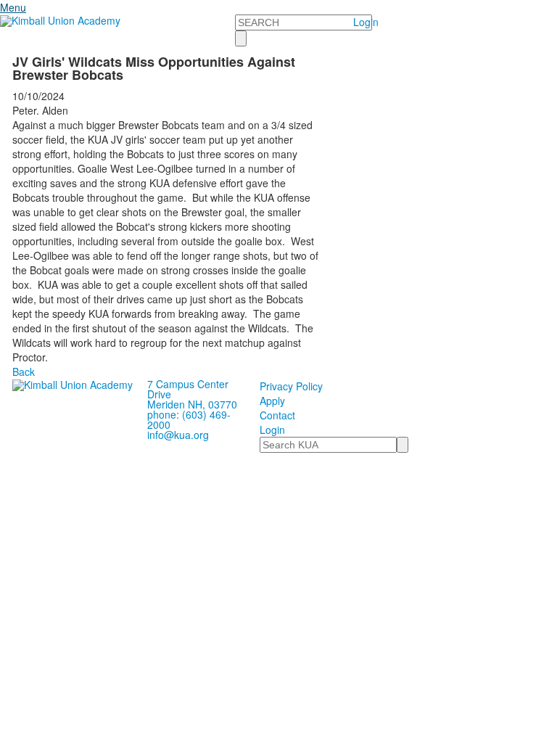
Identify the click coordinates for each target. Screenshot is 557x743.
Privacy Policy (291, 386)
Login (366, 22)
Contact (277, 415)
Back (23, 371)
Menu (13, 7)
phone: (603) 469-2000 (189, 419)
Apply (272, 400)
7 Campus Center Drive (187, 389)
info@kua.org (178, 434)
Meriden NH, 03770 (192, 404)
